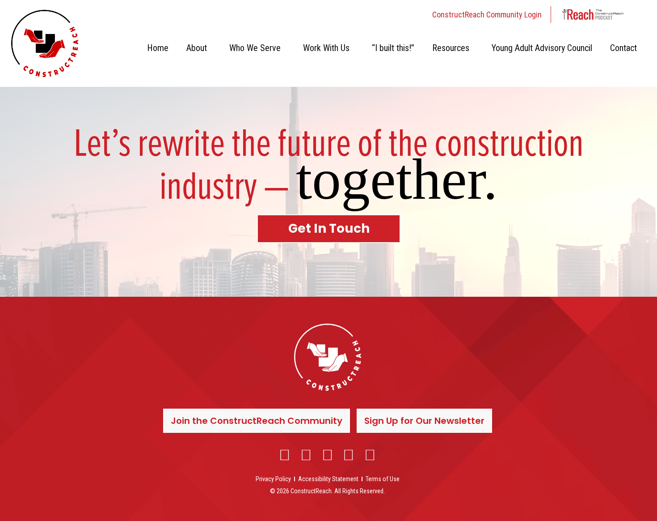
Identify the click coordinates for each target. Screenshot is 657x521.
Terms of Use (383, 479)
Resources (450, 48)
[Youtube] (348, 454)
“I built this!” (393, 48)
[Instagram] (306, 454)
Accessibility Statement (328, 479)
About (196, 48)
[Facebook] (285, 454)
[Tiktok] (370, 454)
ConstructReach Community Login (487, 14)
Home (157, 48)
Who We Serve (255, 48)
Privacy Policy (273, 479)
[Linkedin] (327, 454)
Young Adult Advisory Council (542, 48)
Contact (623, 48)
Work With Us (326, 48)
